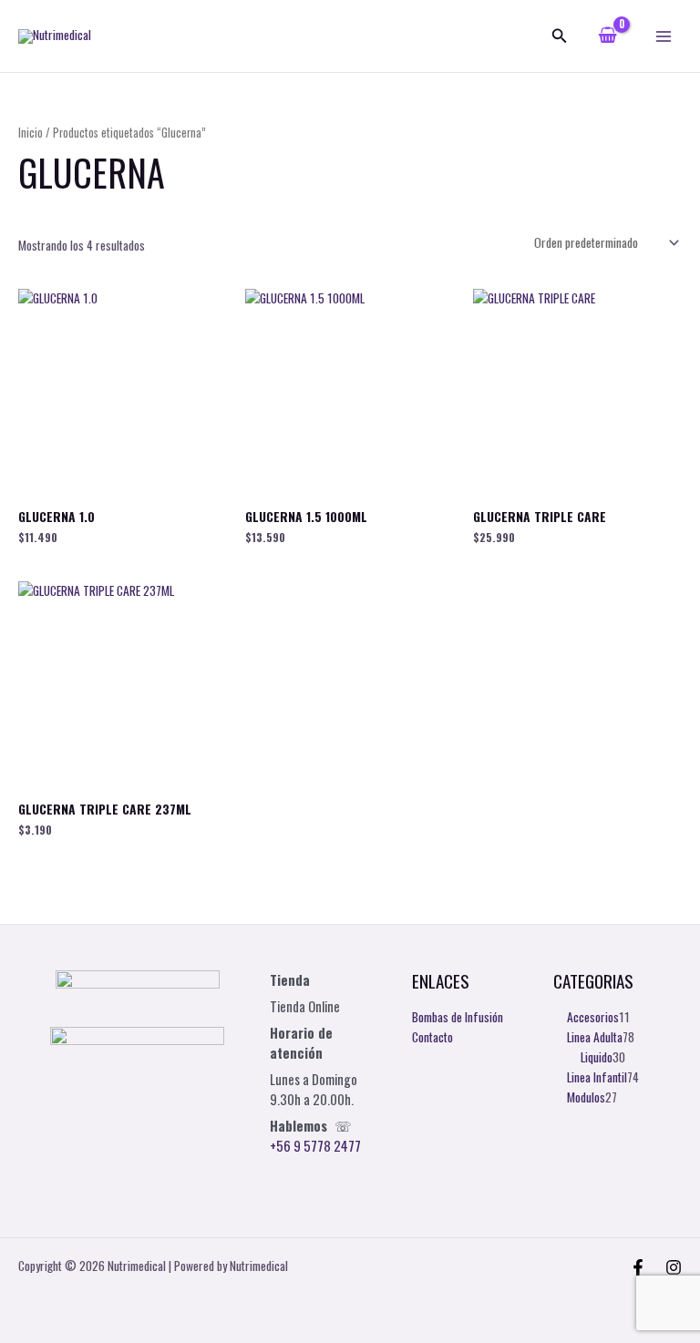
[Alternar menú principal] (664, 36)
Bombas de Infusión (457, 1017)
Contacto (432, 1037)
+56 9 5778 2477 (315, 1145)
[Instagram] (673, 1267)
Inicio (30, 132)
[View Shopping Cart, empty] (607, 35)
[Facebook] (638, 1267)
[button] (559, 36)
